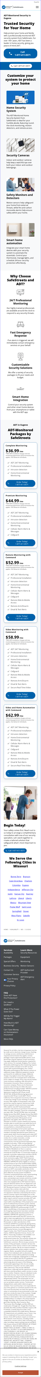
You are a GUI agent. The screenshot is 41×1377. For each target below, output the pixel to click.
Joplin (10, 894)
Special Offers (10, 961)
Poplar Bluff (15, 907)
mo (22, 929)
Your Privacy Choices (12, 980)
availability (14, 929)
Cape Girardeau (16, 881)
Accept (20, 1373)
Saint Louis (26, 907)
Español (36, 2)
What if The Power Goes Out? (11, 1010)
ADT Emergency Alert (27, 978)
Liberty (29, 898)
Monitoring (25, 961)
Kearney (29, 894)
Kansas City (19, 894)
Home (6, 929)
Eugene (25, 885)
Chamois (28, 881)
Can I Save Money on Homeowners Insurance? (11, 1032)
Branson (26, 876)
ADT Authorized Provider (27, 971)
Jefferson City (27, 889)
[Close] (38, 1351)
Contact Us (8, 970)
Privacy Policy (9, 985)
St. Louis (20, 920)
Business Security (11, 965)
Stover (26, 911)
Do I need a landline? (8, 1003)
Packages (8, 957)
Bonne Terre (16, 876)
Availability (8, 952)
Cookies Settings (20, 1366)
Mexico (13, 902)
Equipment (25, 957)
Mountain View (24, 902)
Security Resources (28, 952)
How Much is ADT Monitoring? (11, 1024)
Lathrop (12, 898)
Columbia (16, 885)
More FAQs (8, 1039)
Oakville (26, 915)
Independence (14, 889)
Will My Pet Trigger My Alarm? (12, 1017)
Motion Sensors (27, 965)
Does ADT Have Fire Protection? (10, 996)
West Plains (16, 915)
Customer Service (11, 974)
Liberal (21, 898)
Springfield (16, 911)
